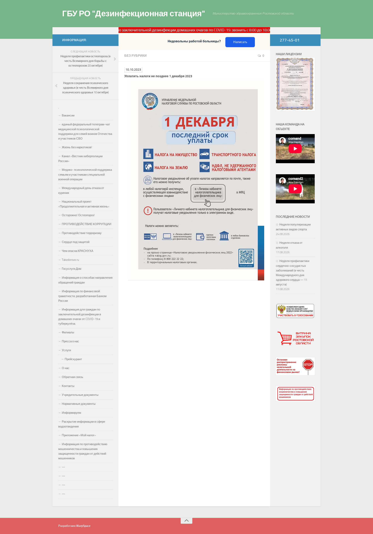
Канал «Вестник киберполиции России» (80, 158)
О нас (65, 368)
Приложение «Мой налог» (79, 435)
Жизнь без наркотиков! (77, 147)
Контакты (68, 386)
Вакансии (68, 115)
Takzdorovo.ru (70, 260)
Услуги (66, 350)
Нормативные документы (79, 404)
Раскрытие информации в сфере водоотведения (81, 424)
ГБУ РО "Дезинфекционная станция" (133, 13)
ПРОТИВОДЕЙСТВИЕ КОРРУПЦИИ (86, 224)
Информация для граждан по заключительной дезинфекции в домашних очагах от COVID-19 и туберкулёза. (79, 316)
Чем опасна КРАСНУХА (77, 251)
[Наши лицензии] (295, 110)
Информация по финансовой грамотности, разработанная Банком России (82, 296)
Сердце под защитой (75, 242)
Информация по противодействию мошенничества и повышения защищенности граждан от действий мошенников (82, 451)
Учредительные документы (80, 395)
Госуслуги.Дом (71, 268)
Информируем (71, 412)
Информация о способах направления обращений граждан (85, 280)
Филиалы (68, 332)
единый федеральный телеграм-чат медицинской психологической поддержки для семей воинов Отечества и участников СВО (85, 131)
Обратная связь (72, 377)
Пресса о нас (70, 341)
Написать (240, 42)
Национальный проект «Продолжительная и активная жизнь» (83, 204)
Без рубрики (135, 55)
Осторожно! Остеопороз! (78, 215)
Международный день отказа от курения (81, 190)
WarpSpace (83, 526)
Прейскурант (73, 359)
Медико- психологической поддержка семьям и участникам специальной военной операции (85, 174)
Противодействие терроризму (82, 233)
